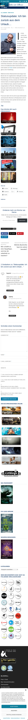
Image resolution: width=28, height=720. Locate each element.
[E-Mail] (26, 1)
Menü (5, 7)
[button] (26, 690)
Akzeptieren (14, 706)
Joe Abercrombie (5, 687)
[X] (22, 1)
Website (3, 367)
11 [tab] (10, 505)
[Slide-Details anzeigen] (7, 494)
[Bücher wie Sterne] (14, 4)
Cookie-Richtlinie (6, 718)
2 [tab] (4, 504)
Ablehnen (14, 710)
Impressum (23, 718)
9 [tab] (6, 505)
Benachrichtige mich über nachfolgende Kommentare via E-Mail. (13, 387)
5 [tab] (9, 504)
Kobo (10, 67)
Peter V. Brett (4, 679)
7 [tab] (3, 505)
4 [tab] (7, 504)
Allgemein (4, 12)
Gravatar (8, 374)
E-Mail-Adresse (6, 361)
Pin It (21, 233)
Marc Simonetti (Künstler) (7, 682)
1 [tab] (2, 504)
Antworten (10, 290)
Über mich (11, 12)
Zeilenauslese (4, 684)
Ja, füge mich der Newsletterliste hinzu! (13, 380)
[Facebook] (20, 1)
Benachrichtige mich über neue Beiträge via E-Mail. (11, 394)
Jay (15, 228)
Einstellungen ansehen (14, 714)
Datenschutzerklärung (15, 718)
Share (5, 233)
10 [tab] (8, 505)
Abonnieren (22, 220)
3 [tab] (6, 560)
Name (3, 354)
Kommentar (5, 335)
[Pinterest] (24, 1)
